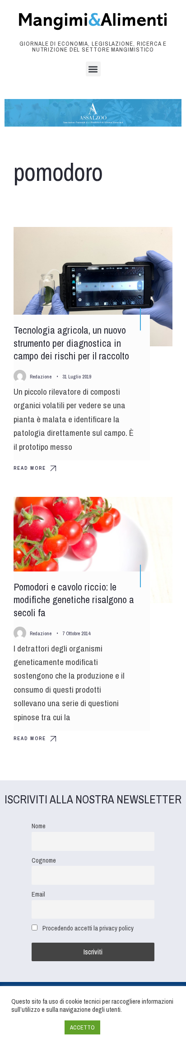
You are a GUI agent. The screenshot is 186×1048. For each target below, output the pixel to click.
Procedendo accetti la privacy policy (88, 928)
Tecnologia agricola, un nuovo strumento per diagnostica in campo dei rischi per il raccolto (71, 343)
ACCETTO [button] (82, 1027)
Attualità (150, 512)
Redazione (40, 376)
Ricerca (151, 242)
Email (38, 894)
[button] (93, 68)
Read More (30, 468)
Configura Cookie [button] (36, 1028)
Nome (39, 825)
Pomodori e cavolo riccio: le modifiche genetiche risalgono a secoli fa (74, 599)
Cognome (44, 860)
